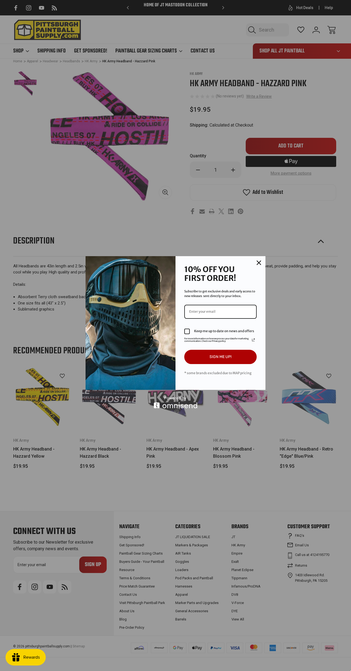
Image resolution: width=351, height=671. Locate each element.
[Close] (258, 262)
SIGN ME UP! (220, 356)
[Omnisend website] (175, 402)
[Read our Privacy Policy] (253, 340)
